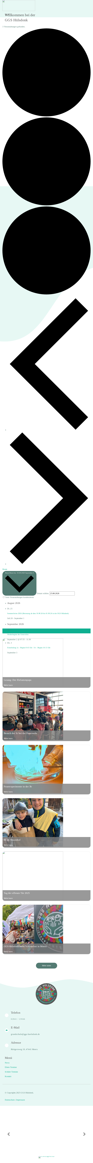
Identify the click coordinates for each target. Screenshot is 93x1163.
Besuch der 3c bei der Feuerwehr (20, 733)
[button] (46, 966)
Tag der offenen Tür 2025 (17, 893)
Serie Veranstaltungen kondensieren (19, 597)
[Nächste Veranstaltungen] (49, 564)
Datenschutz (10, 1100)
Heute (4, 569)
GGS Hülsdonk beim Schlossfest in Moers (25, 946)
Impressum (20, 1100)
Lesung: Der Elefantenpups (17, 680)
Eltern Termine (11, 1067)
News (7, 1063)
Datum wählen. (43, 593)
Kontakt (8, 1076)
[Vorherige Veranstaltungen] (49, 430)
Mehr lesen (8, 685)
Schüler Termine (11, 1072)
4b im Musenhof (12, 839)
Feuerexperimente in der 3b (18, 786)
